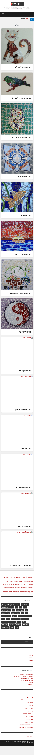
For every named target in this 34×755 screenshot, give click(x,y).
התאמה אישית (5, 607)
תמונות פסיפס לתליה (27, 680)
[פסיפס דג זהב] (17, 197)
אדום (3, 604)
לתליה (3, 613)
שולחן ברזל (4, 624)
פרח (3, 619)
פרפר (13, 619)
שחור (12, 627)
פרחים (8, 619)
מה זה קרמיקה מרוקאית (26, 727)
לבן (26, 610)
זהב (20, 607)
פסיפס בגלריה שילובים (26, 674)
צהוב (22, 619)
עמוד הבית (29, 19)
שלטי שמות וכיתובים (27, 678)
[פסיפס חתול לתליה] (17, 46)
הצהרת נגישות (29, 708)
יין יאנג (8, 610)
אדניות (31, 682)
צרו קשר (30, 711)
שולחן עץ (18, 624)
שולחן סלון (12, 624)
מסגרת (17, 613)
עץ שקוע (14, 616)
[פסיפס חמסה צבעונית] (17, 119)
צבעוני (17, 619)
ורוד (16, 607)
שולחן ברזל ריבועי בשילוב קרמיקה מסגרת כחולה (19, 581)
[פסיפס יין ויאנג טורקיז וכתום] (17, 352)
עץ (9, 616)
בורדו (12, 604)
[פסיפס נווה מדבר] (17, 507)
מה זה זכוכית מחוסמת (26, 725)
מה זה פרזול (29, 716)
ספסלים (30, 685)
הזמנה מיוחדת (25, 604)
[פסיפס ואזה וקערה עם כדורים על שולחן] (17, 274)
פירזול (24, 616)
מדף (8, 613)
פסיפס (29, 616)
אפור (8, 604)
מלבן (13, 613)
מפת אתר (30, 737)
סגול (22, 613)
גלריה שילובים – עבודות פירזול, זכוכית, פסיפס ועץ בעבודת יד (19, 742)
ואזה (12, 607)
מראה (31, 660)
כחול (18, 610)
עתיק (20, 616)
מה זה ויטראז (29, 722)
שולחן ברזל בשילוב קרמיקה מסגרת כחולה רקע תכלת (18, 584)
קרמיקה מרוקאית (12, 621)
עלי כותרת (4, 616)
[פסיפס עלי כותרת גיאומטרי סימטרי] (17, 158)
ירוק (13, 610)
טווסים (25, 607)
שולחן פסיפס (25, 624)
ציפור (27, 619)
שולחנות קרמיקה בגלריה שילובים (23, 676)
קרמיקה (4, 621)
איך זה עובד (29, 697)
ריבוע (19, 621)
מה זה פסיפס (29, 719)
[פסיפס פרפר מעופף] (17, 430)
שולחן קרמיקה (5, 627)
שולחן (23, 621)
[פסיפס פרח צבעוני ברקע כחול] (17, 469)
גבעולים (17, 604)
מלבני (31, 658)
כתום (22, 610)
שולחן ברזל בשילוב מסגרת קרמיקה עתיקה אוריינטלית (18, 592)
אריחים (31, 655)
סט (26, 613)
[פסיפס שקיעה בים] (17, 236)
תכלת (17, 627)
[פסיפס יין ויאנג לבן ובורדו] (17, 313)
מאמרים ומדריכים (28, 714)
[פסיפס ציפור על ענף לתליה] (17, 84)
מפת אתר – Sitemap (27, 700)
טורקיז (3, 610)
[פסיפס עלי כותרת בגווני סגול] (17, 546)
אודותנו (31, 705)
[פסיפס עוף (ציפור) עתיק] (17, 391)
